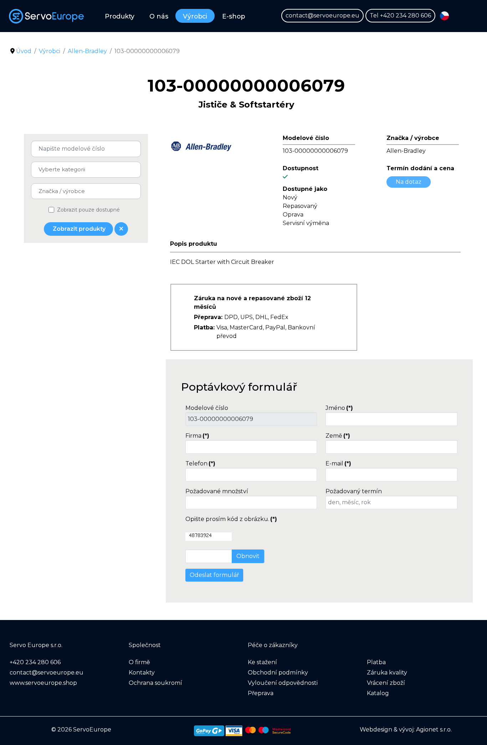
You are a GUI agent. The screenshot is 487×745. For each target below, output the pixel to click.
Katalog (378, 693)
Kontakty (142, 672)
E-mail (338, 463)
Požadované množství (216, 491)
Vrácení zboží (386, 682)
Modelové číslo (206, 408)
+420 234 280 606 (405, 15)
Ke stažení (262, 662)
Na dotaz (408, 181)
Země (337, 435)
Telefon (200, 463)
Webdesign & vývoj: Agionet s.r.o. (406, 729)
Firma (197, 435)
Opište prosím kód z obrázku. (231, 519)
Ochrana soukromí (155, 682)
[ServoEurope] (48, 16)
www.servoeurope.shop (43, 682)
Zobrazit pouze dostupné (88, 210)
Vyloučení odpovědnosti (283, 682)
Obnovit (248, 556)
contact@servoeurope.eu (322, 15)
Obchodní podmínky (278, 672)
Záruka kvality (387, 672)
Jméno (339, 408)
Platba (376, 662)
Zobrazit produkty (78, 228)
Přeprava (260, 693)
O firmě (139, 662)
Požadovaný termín (353, 491)
